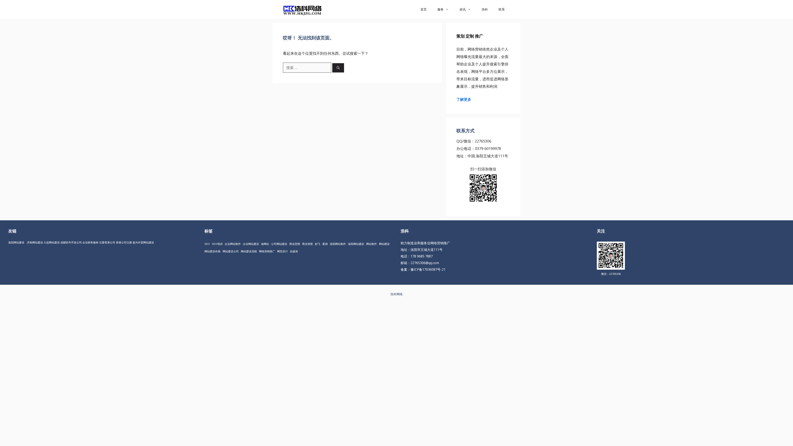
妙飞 (317, 244)
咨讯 (462, 9)
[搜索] (338, 67)
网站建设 (384, 244)
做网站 (265, 244)
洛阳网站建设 (16, 242)
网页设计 (282, 251)
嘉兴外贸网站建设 (143, 242)
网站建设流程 (249, 251)
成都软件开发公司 (71, 242)
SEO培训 (217, 244)
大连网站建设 (52, 242)
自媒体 (294, 251)
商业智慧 (307, 244)
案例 (325, 244)
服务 (440, 9)
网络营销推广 (267, 251)
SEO (207, 244)
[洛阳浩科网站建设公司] (302, 9)
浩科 (485, 9)
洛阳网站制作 (338, 244)
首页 (423, 9)
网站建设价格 (212, 251)
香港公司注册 (124, 242)
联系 (502, 9)
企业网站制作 (233, 244)
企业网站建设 (251, 244)
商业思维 (294, 244)
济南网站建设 (35, 242)
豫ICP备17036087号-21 (428, 269)
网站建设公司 (231, 251)
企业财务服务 (90, 242)
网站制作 (371, 244)
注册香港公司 (107, 242)
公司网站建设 (279, 244)
